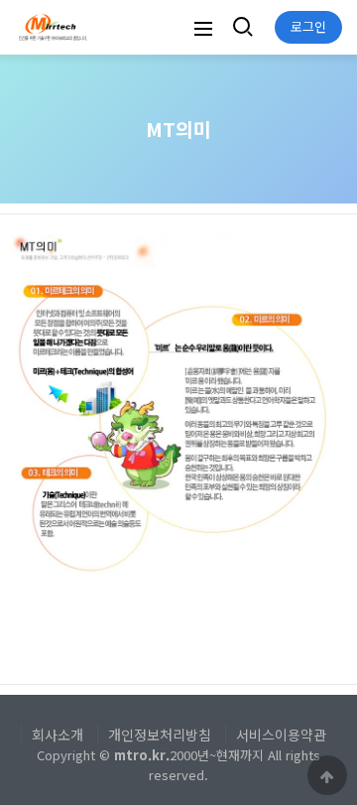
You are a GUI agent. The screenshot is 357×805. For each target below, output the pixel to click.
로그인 (308, 26)
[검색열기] (241, 27)
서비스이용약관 (281, 734)
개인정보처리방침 (159, 734)
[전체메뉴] (203, 27)
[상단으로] (327, 775)
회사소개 (57, 734)
